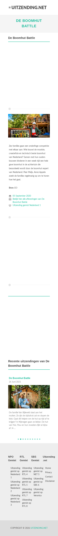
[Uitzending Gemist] (29, 7)
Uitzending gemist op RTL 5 (27, 482)
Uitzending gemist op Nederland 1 (15, 473)
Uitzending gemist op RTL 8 (27, 503)
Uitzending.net (39, 528)
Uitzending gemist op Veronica (38, 492)
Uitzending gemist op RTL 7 (27, 492)
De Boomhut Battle (19, 378)
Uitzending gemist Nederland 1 (27, 205)
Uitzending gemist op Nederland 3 (15, 500)
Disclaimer (50, 481)
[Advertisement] (29, 75)
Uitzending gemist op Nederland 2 (15, 486)
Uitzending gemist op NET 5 (38, 471)
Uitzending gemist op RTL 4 (27, 471)
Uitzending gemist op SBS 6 (38, 482)
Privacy (48, 472)
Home (48, 468)
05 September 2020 (22, 196)
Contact (48, 477)
